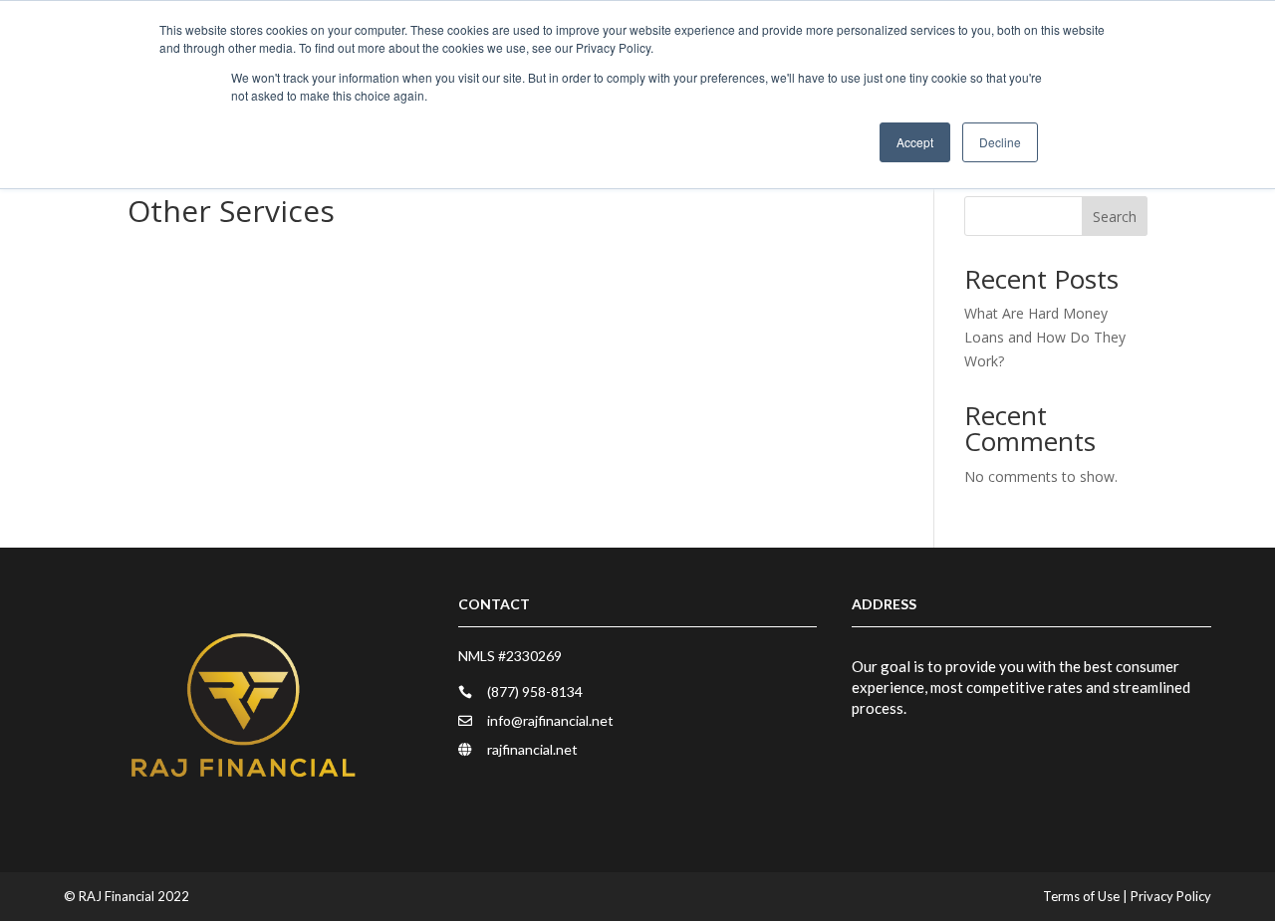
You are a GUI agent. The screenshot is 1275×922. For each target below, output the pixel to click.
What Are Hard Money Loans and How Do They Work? (1045, 337)
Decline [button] (1000, 141)
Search (1115, 216)
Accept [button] (914, 141)
